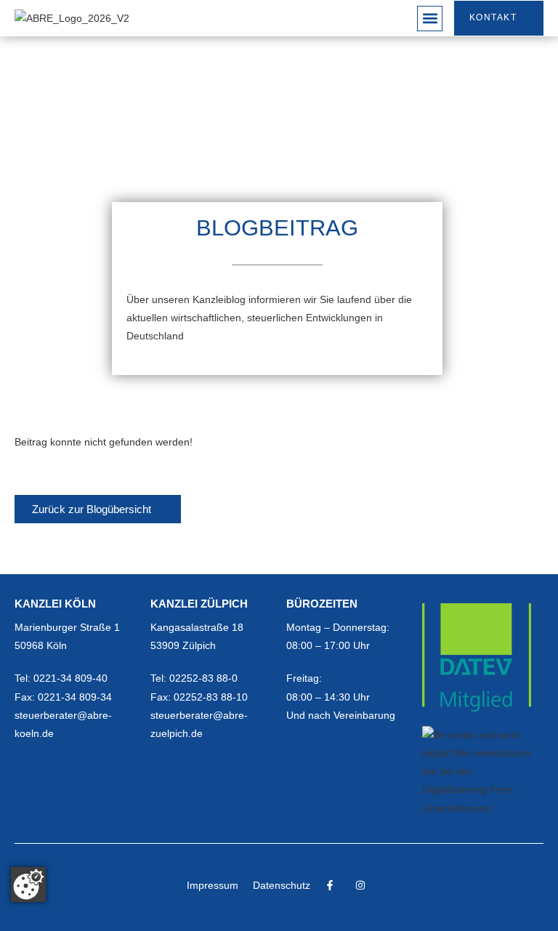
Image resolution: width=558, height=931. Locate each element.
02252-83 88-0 (203, 678)
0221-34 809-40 (70, 678)
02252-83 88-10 (211, 697)
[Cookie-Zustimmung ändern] (28, 884)
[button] (429, 18)
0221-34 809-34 (75, 697)
